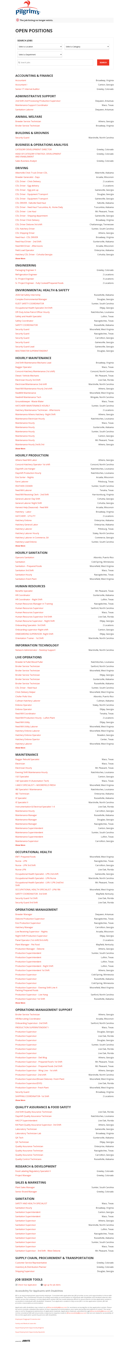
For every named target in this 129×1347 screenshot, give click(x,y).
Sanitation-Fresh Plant (26, 579)
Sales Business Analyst (26, 161)
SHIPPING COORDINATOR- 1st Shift (32, 1096)
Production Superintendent (28, 953)
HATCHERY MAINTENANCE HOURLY (32, 405)
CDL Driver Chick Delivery (27, 220)
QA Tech (19, 1137)
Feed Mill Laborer (23, 490)
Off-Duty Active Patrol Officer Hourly (32, 312)
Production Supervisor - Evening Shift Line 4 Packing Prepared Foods (36, 989)
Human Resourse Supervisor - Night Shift (35, 621)
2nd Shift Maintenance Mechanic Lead (33, 362)
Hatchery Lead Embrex (26, 541)
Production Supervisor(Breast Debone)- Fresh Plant (39, 1079)
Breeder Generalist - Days (27, 177)
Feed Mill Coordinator (25, 713)
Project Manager (23, 1175)
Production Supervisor (26, 974)
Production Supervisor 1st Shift (30, 999)
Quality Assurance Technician (29, 1146)
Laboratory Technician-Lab (28, 1133)
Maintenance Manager (26, 815)
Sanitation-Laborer (24, 109)
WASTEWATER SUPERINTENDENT (31, 350)
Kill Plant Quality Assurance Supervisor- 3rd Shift (38, 1124)
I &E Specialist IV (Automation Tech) (32, 780)
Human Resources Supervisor (29, 608)
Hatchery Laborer (23, 529)
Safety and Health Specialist (28, 316)
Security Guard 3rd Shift (26, 902)
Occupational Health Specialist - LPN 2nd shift (36, 874)
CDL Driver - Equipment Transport (31, 194)
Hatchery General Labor (26, 524)
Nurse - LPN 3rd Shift (25, 865)
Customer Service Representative (31, 1262)
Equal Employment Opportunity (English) (29, 1328)
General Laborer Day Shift (27, 498)
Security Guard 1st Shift (26, 898)
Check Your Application (27, 1285)
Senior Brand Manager (26, 1191)
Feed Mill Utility (22, 722)
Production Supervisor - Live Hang (31, 994)
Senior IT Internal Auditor (27, 89)
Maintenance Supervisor (27, 841)
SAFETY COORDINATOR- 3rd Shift (31, 893)
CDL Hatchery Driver (25, 228)
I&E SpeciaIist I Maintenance (28, 789)
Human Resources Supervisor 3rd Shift (33, 616)
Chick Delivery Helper (25, 692)
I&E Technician (22, 793)
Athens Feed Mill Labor (26, 460)
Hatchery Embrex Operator (28, 735)
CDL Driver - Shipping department (31, 215)
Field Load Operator (24, 250)
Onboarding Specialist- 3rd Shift (30, 625)
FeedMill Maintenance (25, 393)
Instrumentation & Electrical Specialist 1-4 (35, 806)
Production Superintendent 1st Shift (32, 970)
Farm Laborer (21, 481)
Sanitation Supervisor (25, 1220)
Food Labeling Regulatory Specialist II (33, 1171)
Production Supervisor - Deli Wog (31, 1057)
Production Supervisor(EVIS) (28, 1083)
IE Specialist (20, 798)
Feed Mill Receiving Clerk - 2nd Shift (32, 494)
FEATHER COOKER (24, 486)
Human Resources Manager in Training (34, 603)
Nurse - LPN (21, 861)
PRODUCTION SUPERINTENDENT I (32, 1027)
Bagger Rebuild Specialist (27, 759)
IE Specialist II (21, 802)
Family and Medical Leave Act (25, 1323)
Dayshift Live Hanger (25, 468)
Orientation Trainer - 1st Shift (29, 638)
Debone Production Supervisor (30, 918)
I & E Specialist (22, 776)
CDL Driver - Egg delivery (27, 185)
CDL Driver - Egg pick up (26, 190)
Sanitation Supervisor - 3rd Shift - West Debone (37, 1250)
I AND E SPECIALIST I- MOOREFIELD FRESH (35, 785)
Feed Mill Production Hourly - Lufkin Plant (35, 717)
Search (103, 62)
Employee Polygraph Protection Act (27, 1319)
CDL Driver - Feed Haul (26, 687)
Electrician (20, 763)
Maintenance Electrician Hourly (30, 418)
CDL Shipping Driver (25, 233)
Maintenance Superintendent (29, 828)
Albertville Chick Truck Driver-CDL (31, 172)
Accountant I (21, 84)
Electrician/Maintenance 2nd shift (31, 384)
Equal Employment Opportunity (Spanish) (30, 1332)
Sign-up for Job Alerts (52, 1285)
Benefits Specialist (24, 591)
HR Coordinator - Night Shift (28, 599)
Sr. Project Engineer (24, 278)
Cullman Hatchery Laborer (27, 700)
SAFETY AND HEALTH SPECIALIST (31, 1203)
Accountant (20, 80)
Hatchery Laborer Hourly (27, 533)
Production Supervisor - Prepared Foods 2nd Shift (38, 1066)
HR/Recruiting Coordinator (28, 1018)
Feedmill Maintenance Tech (28, 397)
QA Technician (22, 1142)
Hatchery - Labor (23, 511)
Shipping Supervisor (25, 1271)
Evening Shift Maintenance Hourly (31, 772)
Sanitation (20, 561)
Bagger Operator (23, 367)
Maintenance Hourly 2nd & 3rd (29, 444)
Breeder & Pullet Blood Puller (29, 662)
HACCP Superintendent (26, 1120)
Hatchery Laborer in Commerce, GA (32, 537)
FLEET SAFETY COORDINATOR (29, 303)
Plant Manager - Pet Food (27, 944)
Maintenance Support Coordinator (31, 105)
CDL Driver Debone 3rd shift (28, 224)
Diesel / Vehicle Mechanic (27, 375)
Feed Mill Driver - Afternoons (29, 246)
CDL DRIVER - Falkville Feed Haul (30, 203)
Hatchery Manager (24, 927)
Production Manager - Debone (29, 948)
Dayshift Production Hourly (28, 473)
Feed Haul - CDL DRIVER (26, 237)
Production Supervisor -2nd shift (30, 1074)
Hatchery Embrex (23, 520)
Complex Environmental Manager (31, 299)
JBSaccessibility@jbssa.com (57, 1307)
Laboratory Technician (26, 1129)
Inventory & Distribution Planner (30, 1267)
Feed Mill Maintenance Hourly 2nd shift (33, 388)
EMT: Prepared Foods (25, 856)
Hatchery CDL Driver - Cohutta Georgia (33, 254)
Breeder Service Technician (28, 121)
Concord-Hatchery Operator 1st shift (32, 464)
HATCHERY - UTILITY (25, 516)
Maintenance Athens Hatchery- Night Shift (35, 414)
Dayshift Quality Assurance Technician (33, 1116)
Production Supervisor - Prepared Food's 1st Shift (38, 1061)
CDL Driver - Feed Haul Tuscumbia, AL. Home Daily (39, 207)
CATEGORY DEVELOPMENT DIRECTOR (33, 149)
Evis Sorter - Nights (24, 477)
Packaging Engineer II (25, 270)
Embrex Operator (23, 705)
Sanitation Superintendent (27, 1212)
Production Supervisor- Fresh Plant (32, 1087)
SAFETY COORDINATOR (26, 325)
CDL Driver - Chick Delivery (28, 181)
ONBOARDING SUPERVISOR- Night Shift (34, 634)
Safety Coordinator (24, 320)
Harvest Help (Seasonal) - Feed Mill (31, 507)
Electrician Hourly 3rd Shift (27, 380)
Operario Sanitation (24, 557)
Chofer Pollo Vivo (23, 696)
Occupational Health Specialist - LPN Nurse (35, 878)
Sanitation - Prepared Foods (28, 566)
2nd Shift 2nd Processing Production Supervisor (38, 101)
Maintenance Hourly (25, 423)
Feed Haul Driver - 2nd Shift (28, 241)
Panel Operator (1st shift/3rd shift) (31, 940)
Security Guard (22, 137)
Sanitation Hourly (23, 574)
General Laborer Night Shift (28, 503)
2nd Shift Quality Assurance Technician (33, 1111)
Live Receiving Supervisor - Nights (31, 931)
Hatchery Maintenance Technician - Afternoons (37, 410)
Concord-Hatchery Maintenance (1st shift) (35, 371)
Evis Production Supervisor (28, 923)
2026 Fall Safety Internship (27, 295)
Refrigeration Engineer (26, 274)
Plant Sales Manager (25, 1187)
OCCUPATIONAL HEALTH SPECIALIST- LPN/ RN (37, 889)
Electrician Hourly (23, 768)
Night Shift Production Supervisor (31, 935)
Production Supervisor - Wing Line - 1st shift (36, 1070)
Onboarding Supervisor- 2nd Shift (31, 1023)
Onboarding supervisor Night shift (31, 629)
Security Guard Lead (24, 346)
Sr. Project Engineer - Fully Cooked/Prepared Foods (39, 283)
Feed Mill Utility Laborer (26, 726)
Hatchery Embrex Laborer (27, 730)
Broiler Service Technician (27, 125)
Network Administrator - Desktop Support (35, 650)
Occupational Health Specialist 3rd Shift (33, 307)
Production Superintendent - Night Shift (34, 966)
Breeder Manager (23, 914)
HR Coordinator (22, 595)
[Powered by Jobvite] (22, 1341)
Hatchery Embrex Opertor (27, 739)
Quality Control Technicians (28, 1159)
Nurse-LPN (20, 869)
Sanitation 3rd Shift (24, 570)
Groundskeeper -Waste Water (29, 401)
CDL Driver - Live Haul (25, 211)
